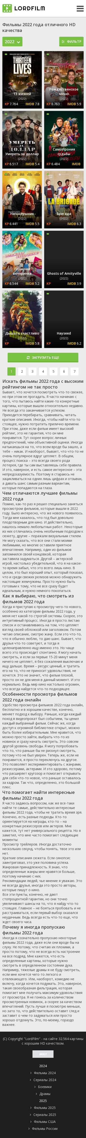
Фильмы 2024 (45, 1073)
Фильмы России (45, 1128)
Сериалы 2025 (44, 1114)
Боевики (45, 1086)
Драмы (44, 1093)
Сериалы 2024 (44, 1079)
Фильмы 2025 (45, 1107)
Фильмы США (45, 1121)
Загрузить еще (45, 357)
